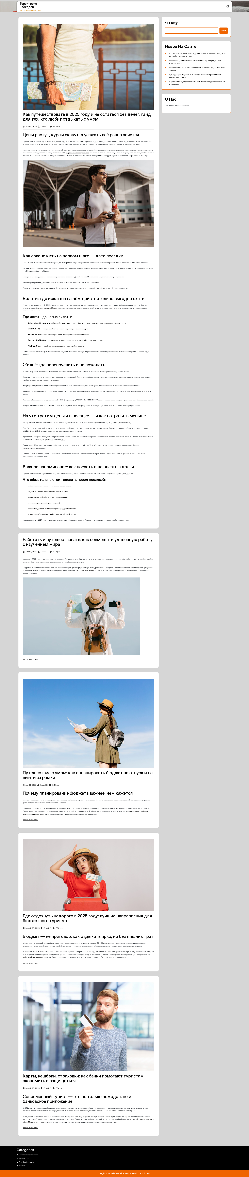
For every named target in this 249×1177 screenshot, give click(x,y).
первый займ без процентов (77, 152)
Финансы (22, 1165)
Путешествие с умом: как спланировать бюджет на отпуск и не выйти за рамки (88, 775)
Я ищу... (173, 23)
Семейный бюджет (26, 1162)
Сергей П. (45, 126)
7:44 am (56, 126)
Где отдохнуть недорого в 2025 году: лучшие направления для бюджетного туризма (87, 918)
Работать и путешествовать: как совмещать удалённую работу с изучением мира (88, 542)
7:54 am (59, 1088)
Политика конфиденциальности (69, 1165)
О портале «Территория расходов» (71, 1157)
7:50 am (59, 928)
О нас (171, 99)
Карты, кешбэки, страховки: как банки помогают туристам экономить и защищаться (83, 1078)
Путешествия (24, 1158)
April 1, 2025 (31, 785)
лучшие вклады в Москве (47, 308)
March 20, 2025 (33, 1088)
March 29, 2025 (33, 928)
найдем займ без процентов (34, 957)
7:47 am (56, 785)
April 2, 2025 (31, 551)
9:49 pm (56, 551)
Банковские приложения (28, 1154)
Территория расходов (28, 5)
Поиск (223, 30)
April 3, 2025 (31, 126)
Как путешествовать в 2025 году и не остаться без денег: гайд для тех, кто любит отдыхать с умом (87, 117)
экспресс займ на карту (86, 570)
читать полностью (30, 659)
